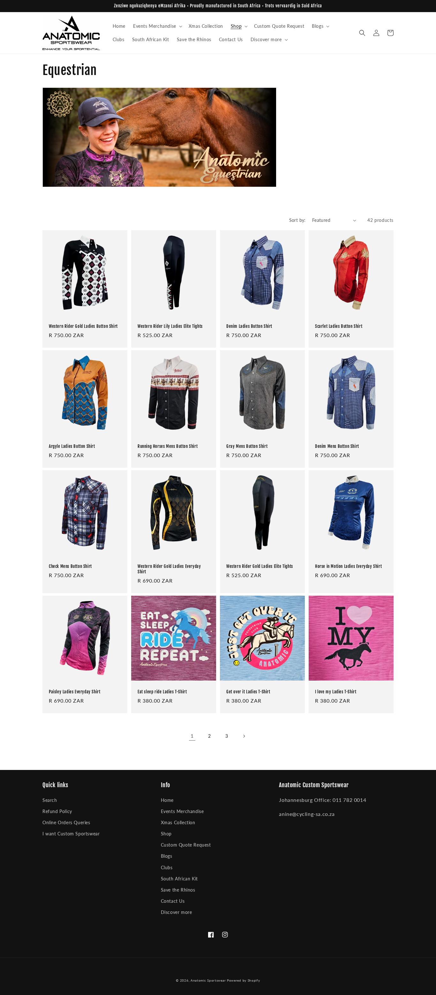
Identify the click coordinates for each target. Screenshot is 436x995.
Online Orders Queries (66, 822)
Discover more (176, 912)
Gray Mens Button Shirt (246, 446)
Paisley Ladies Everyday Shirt (74, 691)
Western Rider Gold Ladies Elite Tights (259, 566)
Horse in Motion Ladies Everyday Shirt (348, 566)
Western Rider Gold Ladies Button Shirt (83, 326)
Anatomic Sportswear (208, 980)
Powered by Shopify (243, 980)
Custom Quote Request (186, 845)
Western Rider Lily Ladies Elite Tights (170, 326)
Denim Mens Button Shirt (337, 446)
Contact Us (173, 901)
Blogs (166, 856)
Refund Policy (57, 811)
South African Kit (179, 878)
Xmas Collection (178, 822)
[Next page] (244, 736)
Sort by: (297, 220)
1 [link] (192, 736)
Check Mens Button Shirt (70, 566)
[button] (157, 26)
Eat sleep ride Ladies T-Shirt (162, 691)
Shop (166, 833)
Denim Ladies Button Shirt (249, 326)
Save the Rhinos (178, 890)
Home (167, 800)
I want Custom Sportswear (71, 833)
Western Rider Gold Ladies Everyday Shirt (169, 569)
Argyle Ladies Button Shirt (72, 446)
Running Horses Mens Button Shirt (168, 446)
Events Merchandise (182, 811)
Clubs (167, 867)
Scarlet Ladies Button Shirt (338, 326)
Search (49, 800)
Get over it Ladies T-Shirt (248, 691)
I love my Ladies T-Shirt (335, 691)
